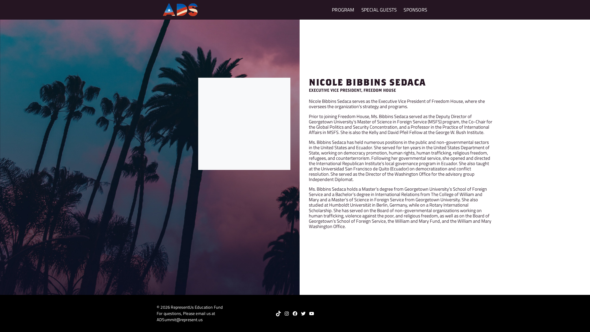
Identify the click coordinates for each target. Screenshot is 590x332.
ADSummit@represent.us (180, 320)
